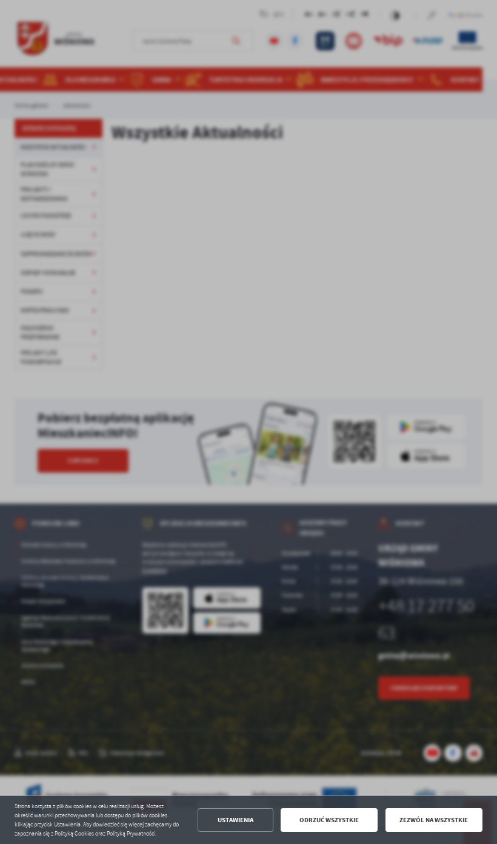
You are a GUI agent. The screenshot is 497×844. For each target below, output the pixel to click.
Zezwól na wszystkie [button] (433, 820)
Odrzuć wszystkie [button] (329, 820)
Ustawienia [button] (235, 820)
